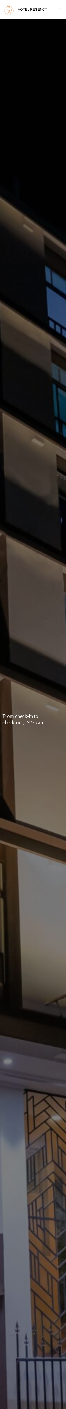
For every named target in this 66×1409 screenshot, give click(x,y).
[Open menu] (60, 9)
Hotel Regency (32, 9)
